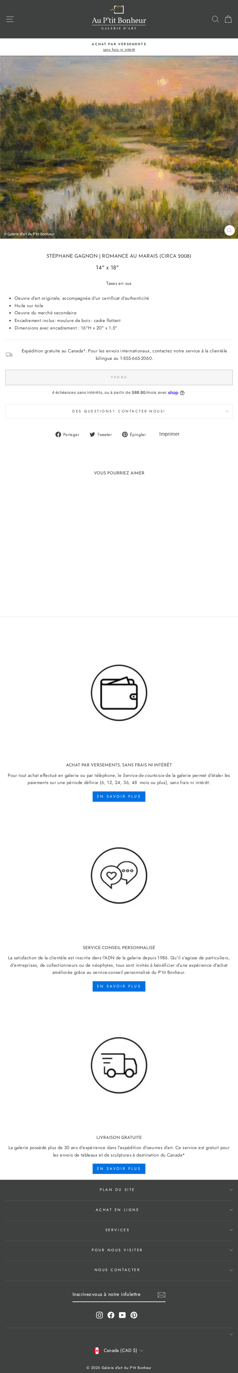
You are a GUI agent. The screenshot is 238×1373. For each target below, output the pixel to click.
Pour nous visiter (117, 1250)
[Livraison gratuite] (119, 1066)
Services (117, 1229)
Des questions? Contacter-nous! (119, 411)
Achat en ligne (117, 1209)
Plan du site (117, 1189)
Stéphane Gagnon (72, 256)
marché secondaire (57, 312)
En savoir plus (119, 796)
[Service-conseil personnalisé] (119, 876)
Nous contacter (117, 1269)
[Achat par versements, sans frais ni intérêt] (119, 693)
